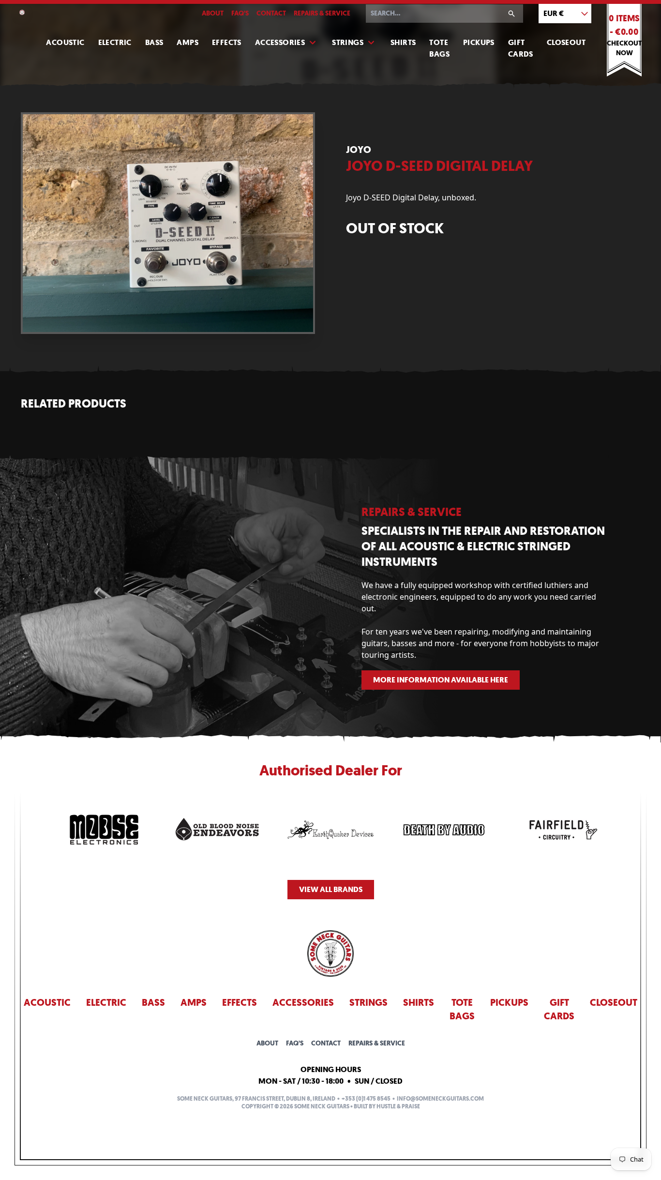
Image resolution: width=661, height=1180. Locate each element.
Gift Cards (520, 48)
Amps (187, 42)
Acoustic (65, 42)
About (213, 13)
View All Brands (330, 889)
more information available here (440, 680)
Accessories (280, 42)
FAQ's (240, 13)
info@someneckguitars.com (440, 1099)
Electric (115, 42)
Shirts (403, 42)
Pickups (479, 42)
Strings (347, 42)
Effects (226, 42)
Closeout (566, 42)
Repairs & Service (322, 13)
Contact (271, 13)
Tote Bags (439, 48)
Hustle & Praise (398, 1106)
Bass (154, 42)
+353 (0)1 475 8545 (366, 1099)
